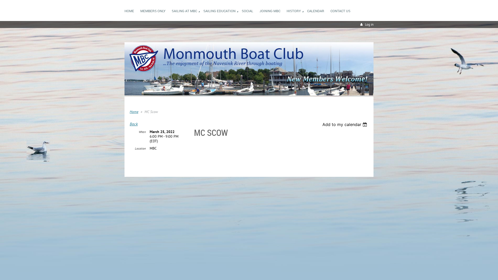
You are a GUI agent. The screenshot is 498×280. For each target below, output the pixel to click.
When (142, 132)
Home (134, 111)
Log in (369, 24)
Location (140, 148)
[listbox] (345, 124)
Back (134, 124)
